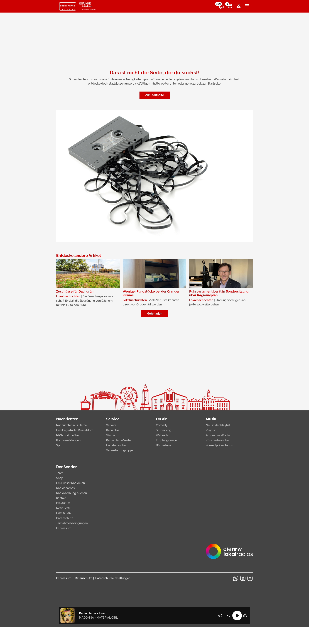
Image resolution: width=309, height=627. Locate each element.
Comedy (161, 425)
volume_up (220, 615)
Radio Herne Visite (118, 440)
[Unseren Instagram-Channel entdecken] (250, 578)
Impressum (63, 528)
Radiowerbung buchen (71, 493)
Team (59, 473)
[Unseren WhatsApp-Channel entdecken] (236, 578)
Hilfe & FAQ (63, 513)
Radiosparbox (65, 488)
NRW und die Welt (68, 435)
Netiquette (63, 508)
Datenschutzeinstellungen (112, 578)
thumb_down (229, 615)
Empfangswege (166, 440)
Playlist (211, 430)
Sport (60, 445)
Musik (211, 419)
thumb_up (245, 615)
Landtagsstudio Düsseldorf (74, 430)
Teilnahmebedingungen (72, 523)
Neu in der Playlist (218, 425)
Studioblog (163, 430)
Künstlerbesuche (217, 440)
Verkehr (111, 425)
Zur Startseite (154, 95)
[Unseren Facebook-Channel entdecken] (243, 578)
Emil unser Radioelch (70, 483)
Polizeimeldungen (68, 440)
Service (113, 419)
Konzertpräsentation (219, 445)
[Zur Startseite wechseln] (67, 6)
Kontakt (61, 498)
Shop (59, 478)
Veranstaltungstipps (119, 450)
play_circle (237, 615)
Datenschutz (64, 518)
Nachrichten (67, 419)
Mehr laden (154, 313)
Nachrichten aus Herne (71, 425)
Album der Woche (218, 435)
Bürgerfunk (163, 445)
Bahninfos (112, 430)
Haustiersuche (116, 445)
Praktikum (63, 503)
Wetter (110, 435)
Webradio (162, 435)
